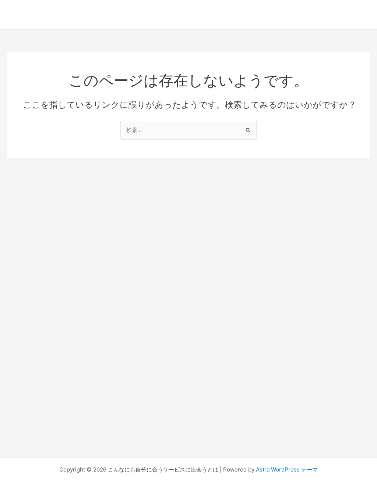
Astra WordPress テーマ (287, 469)
